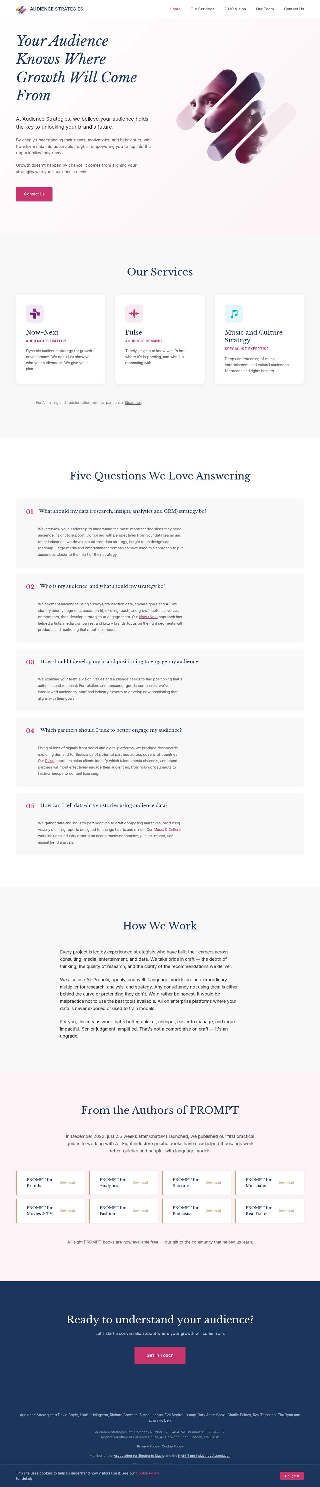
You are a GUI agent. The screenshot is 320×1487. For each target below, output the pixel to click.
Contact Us (294, 9)
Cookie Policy (172, 1446)
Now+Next (148, 616)
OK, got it (292, 1476)
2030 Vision (235, 9)
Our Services (202, 9)
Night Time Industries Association (204, 1455)
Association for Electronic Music (139, 1455)
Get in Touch (160, 1355)
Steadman (133, 402)
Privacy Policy (148, 1446)
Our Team (265, 9)
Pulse (49, 760)
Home (175, 9)
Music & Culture (167, 829)
